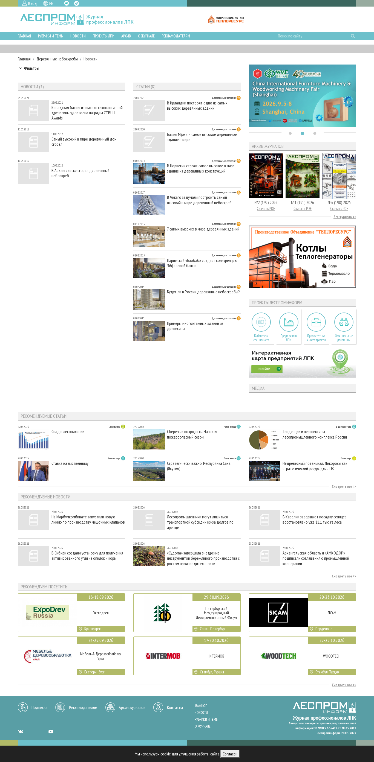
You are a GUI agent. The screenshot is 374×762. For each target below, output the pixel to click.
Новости (78, 36)
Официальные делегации (344, 338)
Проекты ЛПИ (103, 36)
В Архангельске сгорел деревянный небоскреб (80, 173)
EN (51, 3)
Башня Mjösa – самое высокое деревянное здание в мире (202, 137)
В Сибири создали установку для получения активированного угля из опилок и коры (87, 555)
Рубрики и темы (51, 36)
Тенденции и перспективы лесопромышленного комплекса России (315, 434)
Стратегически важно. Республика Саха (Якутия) (199, 466)
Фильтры (31, 68)
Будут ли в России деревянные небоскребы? (203, 291)
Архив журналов (132, 707)
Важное (201, 705)
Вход (32, 3)
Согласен (230, 754)
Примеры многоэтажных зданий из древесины (195, 326)
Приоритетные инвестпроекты (316, 338)
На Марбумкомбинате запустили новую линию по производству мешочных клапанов (88, 519)
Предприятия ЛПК (288, 338)
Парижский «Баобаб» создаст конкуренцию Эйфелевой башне (202, 263)
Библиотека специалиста (261, 338)
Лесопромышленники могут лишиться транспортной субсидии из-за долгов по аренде (200, 522)
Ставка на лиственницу (69, 463)
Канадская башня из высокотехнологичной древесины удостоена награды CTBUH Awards (87, 113)
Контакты (175, 707)
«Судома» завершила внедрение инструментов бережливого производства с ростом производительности (203, 558)
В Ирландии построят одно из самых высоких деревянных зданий (197, 105)
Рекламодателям (176, 36)
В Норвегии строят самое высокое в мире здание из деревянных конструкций (201, 168)
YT (50, 731)
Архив (126, 36)
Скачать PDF (266, 208)
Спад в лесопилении (67, 431)
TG (76, 3)
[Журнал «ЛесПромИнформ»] (81, 19)
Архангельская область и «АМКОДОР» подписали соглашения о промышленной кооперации (316, 558)
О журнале (146, 36)
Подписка (39, 707)
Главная (24, 36)
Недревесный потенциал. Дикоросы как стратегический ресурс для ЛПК (315, 466)
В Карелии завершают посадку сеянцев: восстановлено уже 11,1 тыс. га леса (315, 519)
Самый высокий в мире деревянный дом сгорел (84, 141)
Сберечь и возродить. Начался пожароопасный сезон (192, 434)
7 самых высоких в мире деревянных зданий (203, 229)
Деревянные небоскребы (57, 59)
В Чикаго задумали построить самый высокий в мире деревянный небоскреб (199, 200)
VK (66, 3)
